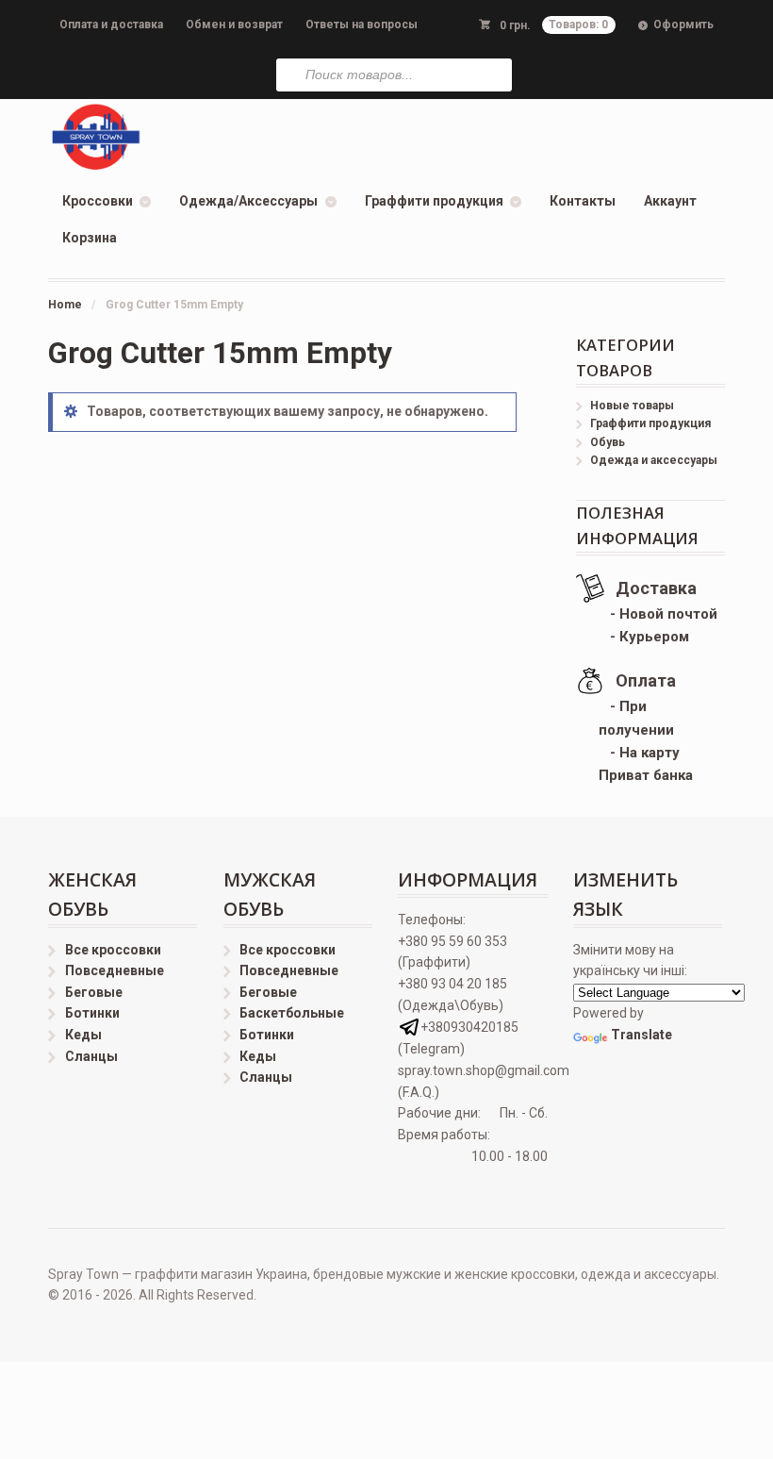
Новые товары (632, 405)
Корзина (89, 237)
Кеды (83, 1034)
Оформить (683, 24)
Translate (641, 1034)
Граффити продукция (434, 200)
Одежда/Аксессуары (248, 200)
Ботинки (92, 1012)
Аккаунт (670, 200)
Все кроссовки (113, 949)
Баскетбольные (291, 1012)
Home (65, 304)
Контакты (583, 200)
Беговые (94, 992)
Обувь (607, 442)
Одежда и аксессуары (653, 460)
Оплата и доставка (111, 24)
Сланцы (91, 1056)
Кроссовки (97, 200)
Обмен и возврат (234, 24)
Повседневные (114, 970)
